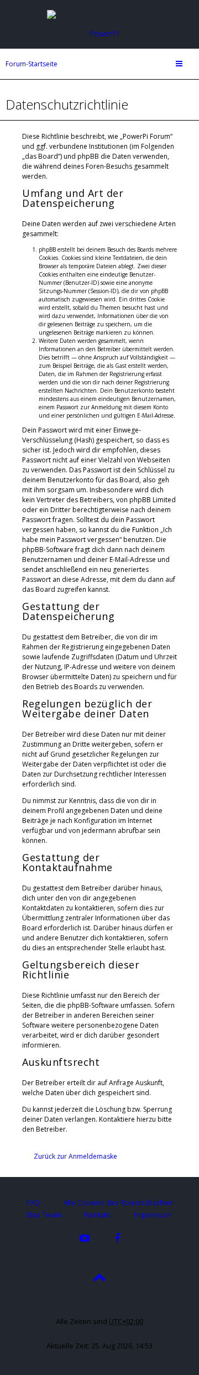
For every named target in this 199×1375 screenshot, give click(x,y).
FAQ (33, 1202)
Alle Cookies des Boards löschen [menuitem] (118, 1202)
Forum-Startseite (31, 64)
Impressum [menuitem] (153, 1215)
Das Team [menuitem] (44, 1215)
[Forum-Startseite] (99, 23)
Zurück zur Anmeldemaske (75, 1156)
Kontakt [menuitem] (98, 1215)
